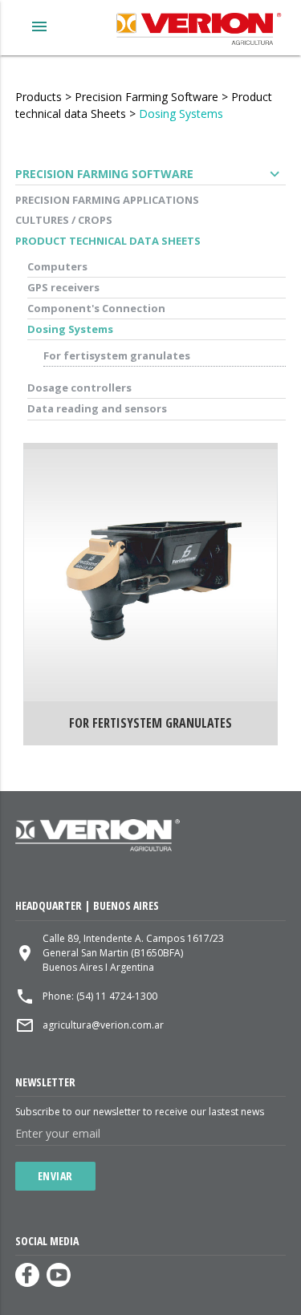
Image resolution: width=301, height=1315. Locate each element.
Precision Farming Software (146, 96)
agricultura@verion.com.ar (103, 1025)
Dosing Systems (181, 113)
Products (38, 96)
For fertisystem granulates (116, 355)
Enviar (55, 1175)
